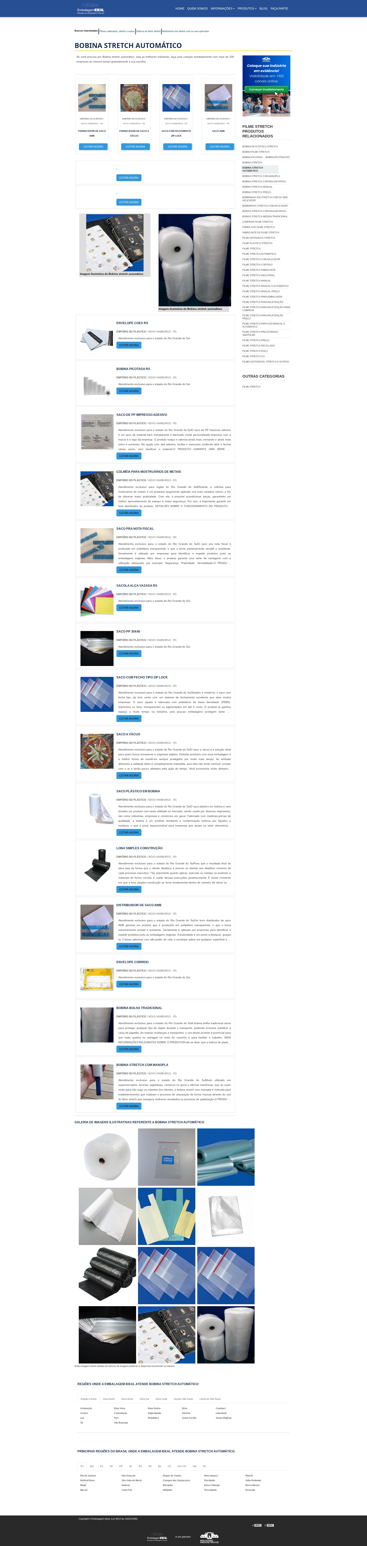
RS (140, 1466)
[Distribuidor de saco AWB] (97, 937)
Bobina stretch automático (252, 169)
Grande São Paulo (183, 1399)
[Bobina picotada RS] (97, 401)
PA (204, 1466)
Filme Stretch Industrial (258, 275)
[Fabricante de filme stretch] (166, 1275)
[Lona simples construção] (97, 880)
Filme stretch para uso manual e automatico (263, 325)
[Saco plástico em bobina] (97, 823)
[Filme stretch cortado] (226, 1157)
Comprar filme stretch (257, 222)
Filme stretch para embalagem (262, 296)
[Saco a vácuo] (97, 766)
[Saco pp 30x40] (97, 663)
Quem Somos (197, 8)
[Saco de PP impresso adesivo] (97, 447)
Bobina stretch (252, 162)
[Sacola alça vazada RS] (97, 617)
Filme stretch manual (256, 280)
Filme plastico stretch (257, 243)
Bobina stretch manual (257, 187)
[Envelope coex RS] (97, 355)
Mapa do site (211, 1500)
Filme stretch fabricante (258, 270)
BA (159, 1466)
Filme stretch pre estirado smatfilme (260, 333)
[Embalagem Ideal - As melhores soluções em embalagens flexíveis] (90, 8)
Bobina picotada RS (278, 157)
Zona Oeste (127, 1399)
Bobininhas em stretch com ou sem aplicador (185, 31)
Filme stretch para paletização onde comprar (266, 309)
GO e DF (181, 1466)
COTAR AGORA (129, 177)
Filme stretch (251, 248)
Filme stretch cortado (257, 264)
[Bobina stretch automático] (115, 242)
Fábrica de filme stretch (148, 31)
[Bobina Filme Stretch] (107, 1275)
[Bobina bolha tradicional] (97, 1040)
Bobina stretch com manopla (261, 176)
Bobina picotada (252, 157)
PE (150, 1466)
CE (169, 1466)
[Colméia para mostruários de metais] (97, 503)
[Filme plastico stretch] (166, 1157)
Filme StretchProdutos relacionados (257, 131)
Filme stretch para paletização (262, 302)
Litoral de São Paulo (210, 1399)
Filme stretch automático (259, 254)
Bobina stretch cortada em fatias (264, 181)
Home (180, 9)
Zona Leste (161, 1399)
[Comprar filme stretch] (166, 1216)
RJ (82, 1466)
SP (111, 1466)
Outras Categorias (263, 376)
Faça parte (279, 8)
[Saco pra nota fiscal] (97, 560)
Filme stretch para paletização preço (262, 317)
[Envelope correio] (97, 994)
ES (101, 1466)
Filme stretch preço (255, 340)
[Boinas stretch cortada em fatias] (226, 1216)
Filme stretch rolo (255, 351)
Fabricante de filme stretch (260, 232)
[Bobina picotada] (166, 1334)
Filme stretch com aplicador (261, 259)
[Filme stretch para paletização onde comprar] (107, 1157)
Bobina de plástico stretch (260, 146)
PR (121, 1466)
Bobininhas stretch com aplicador (265, 205)
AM (194, 1466)
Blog (264, 8)
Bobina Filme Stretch (256, 152)
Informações (221, 8)
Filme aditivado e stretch (258, 238)
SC (130, 1466)
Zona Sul (144, 1399)
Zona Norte (109, 1399)
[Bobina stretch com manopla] (97, 1097)
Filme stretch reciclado (258, 345)
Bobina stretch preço (256, 192)
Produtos (246, 8)
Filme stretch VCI (253, 356)
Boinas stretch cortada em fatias (264, 211)
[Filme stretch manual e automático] (107, 1334)
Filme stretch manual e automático (265, 286)
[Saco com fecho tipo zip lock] (97, 709)
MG (92, 1466)
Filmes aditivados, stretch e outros (117, 31)
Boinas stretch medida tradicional (265, 216)
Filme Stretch (251, 386)
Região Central (89, 1399)
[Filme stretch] (226, 1275)
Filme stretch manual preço (261, 291)
